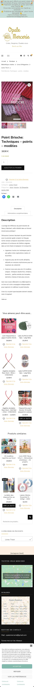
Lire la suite (25, 419)
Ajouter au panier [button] (8, 328)
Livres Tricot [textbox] (16, 539)
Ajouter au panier (12, 168)
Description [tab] (18, 209)
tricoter (16, 187)
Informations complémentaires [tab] (18, 213)
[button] (31, 646)
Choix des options (25, 328)
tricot (11, 187)
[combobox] (17, 538)
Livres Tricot (13, 185)
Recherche (30, 517)
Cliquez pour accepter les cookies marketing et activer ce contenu (17, 576)
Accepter (17, 666)
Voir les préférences (17, 677)
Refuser (17, 672)
